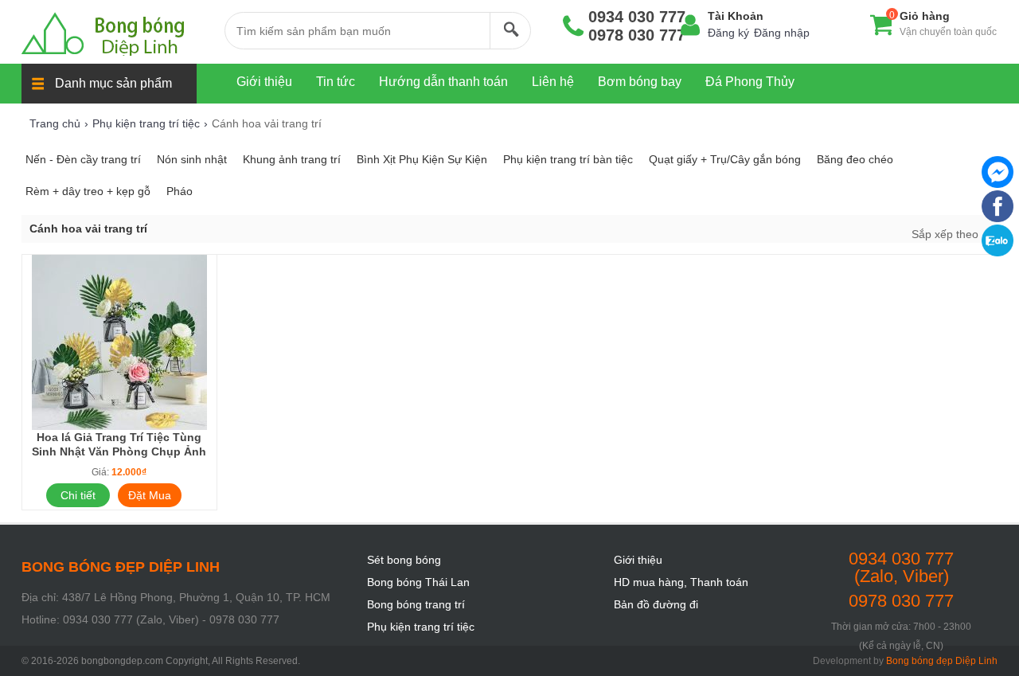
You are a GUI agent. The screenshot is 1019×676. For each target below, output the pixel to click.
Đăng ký (728, 32)
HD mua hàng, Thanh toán (681, 582)
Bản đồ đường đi (656, 604)
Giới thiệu (638, 559)
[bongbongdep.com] (115, 34)
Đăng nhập (782, 32)
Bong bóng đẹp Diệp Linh (942, 660)
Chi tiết (78, 495)
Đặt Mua (149, 495)
